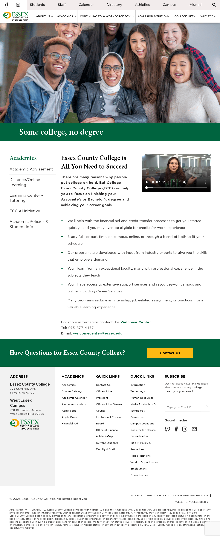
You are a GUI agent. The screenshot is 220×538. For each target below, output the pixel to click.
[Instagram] (184, 429)
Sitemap (136, 495)
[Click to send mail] (194, 429)
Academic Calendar (74, 397)
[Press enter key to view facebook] (7, 5)
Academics (23, 158)
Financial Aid (70, 423)
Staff (62, 4)
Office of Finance (107, 430)
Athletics (142, 4)
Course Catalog (72, 391)
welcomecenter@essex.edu (97, 333)
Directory (114, 4)
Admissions (69, 410)
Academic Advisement (31, 169)
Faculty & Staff (105, 449)
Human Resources (141, 397)
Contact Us (170, 353)
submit (205, 407)
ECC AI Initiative (24, 211)
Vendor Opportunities (144, 462)
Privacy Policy (158, 495)
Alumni (195, 4)
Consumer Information (190, 495)
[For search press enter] (214, 4)
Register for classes (143, 430)
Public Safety (104, 436)
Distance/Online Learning (24, 182)
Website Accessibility (191, 501)
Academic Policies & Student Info (28, 224)
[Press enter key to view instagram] (18, 5)
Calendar (86, 4)
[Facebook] (176, 429)
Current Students (107, 442)
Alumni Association (74, 404)
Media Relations (140, 455)
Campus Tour (170, 6)
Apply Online (70, 417)
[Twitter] (167, 429)
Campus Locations (142, 423)
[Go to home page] (24, 420)
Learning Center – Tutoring (26, 197)
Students (37, 4)
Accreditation (139, 436)
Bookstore (137, 417)
